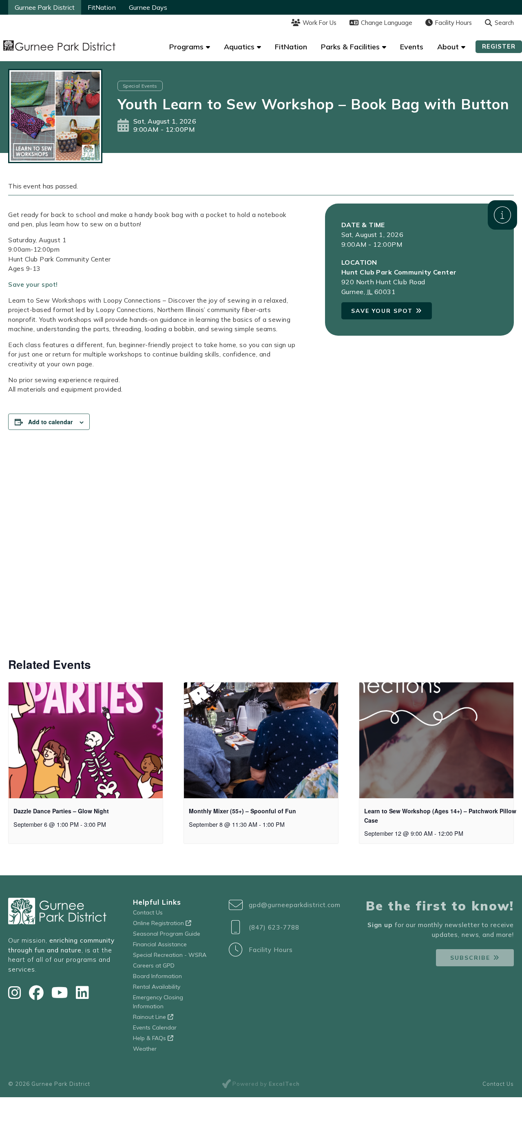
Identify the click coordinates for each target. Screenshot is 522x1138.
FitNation (102, 7)
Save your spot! (33, 284)
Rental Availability (156, 986)
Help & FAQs (150, 1038)
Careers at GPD (154, 965)
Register (498, 46)
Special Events (140, 86)
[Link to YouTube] (61, 992)
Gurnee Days (148, 7)
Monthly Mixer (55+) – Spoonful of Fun (242, 811)
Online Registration (159, 923)
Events (411, 46)
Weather (145, 1048)
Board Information (157, 976)
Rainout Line (150, 1017)
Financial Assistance (160, 944)
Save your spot (382, 310)
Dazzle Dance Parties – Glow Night (61, 811)
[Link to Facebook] (38, 992)
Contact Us (148, 912)
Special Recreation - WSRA (169, 955)
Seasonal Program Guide (166, 933)
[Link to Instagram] (16, 992)
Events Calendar (155, 1027)
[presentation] (86, 740)
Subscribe (470, 957)
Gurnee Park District (45, 7)
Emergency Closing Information (158, 1002)
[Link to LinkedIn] (82, 992)
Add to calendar (50, 422)
